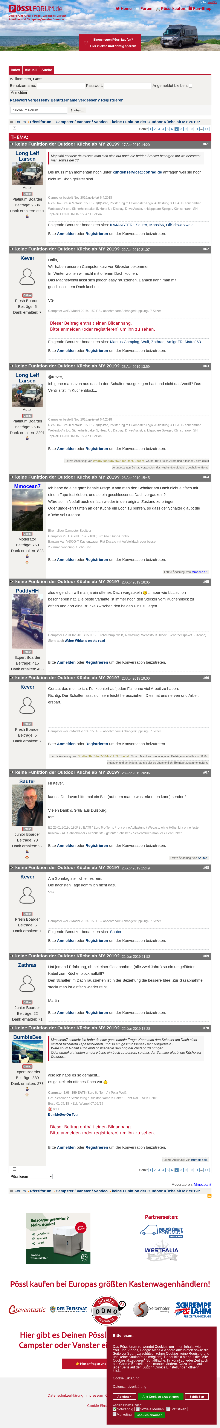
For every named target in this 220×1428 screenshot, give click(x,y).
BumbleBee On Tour (63, 1114)
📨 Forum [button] (143, 8)
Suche (46, 70)
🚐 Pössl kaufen (170, 8)
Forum (20, 122)
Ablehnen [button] (124, 1396)
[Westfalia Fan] (161, 1249)
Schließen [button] (196, 1396)
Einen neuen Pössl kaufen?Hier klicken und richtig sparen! (113, 43)
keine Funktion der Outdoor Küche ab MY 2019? (156, 122)
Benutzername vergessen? (75, 100)
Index (15, 70)
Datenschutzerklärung (65, 1395)
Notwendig (125, 1409)
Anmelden (66, 234)
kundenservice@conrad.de (137, 172)
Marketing (124, 1414)
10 (190, 129)
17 (206, 129)
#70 (206, 1028)
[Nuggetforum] (161, 1231)
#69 (206, 956)
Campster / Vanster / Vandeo (82, 122)
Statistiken (178, 1409)
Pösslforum (40, 122)
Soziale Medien (152, 1409)
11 (196, 129)
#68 (206, 867)
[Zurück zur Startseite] (36, 8)
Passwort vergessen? (30, 100)
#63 (206, 366)
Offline (27, 193)
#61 (206, 144)
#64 (206, 477)
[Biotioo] (58, 1238)
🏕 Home (123, 8)
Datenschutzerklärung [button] (129, 1386)
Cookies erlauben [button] (149, 1415)
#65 (206, 581)
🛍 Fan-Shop (199, 8)
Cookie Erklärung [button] (126, 1378)
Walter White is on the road (85, 640)
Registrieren (112, 100)
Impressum (94, 1395)
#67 (206, 772)
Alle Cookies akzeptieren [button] (160, 1396)
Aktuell (31, 70)
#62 (206, 249)
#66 (206, 678)
